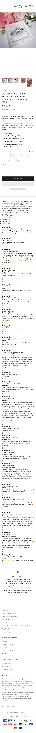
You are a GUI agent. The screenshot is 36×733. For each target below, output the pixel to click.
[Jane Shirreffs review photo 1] (18, 292)
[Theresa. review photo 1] (18, 305)
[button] (6, 106)
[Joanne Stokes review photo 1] (18, 235)
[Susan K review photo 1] (18, 460)
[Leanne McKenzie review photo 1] (18, 527)
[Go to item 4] (23, 80)
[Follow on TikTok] (13, 707)
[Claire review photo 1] (18, 423)
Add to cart (18, 178)
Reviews (4, 623)
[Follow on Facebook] (3, 707)
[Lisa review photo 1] (18, 246)
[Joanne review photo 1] (18, 481)
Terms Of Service (7, 669)
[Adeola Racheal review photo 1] (18, 378)
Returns (4, 648)
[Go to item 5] (29, 82)
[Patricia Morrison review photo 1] (18, 369)
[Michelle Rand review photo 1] (18, 393)
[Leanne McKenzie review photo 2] (18, 529)
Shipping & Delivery (8, 644)
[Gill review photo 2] (18, 279)
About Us (5, 610)
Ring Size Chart (6, 629)
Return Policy (6, 663)
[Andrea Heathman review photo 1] (18, 508)
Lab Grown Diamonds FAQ (10, 616)
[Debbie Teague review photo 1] (18, 264)
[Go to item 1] (4, 80)
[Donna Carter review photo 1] (18, 333)
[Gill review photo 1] (18, 278)
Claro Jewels (7, 90)
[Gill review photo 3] (18, 281)
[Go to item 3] (17, 80)
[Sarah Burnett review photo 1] (18, 551)
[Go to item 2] (10, 80)
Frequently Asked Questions (10, 651)
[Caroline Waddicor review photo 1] (18, 562)
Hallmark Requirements (9, 632)
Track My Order (6, 654)
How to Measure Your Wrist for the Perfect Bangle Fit (18, 626)
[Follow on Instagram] (8, 707)
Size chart (31, 151)
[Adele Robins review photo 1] (18, 447)
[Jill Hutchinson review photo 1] (18, 494)
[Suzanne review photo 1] (18, 322)
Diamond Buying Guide (9, 613)
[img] (6, 227)
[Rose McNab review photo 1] (18, 432)
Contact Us (5, 641)
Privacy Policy (6, 666)
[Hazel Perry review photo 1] (18, 346)
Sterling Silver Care (7, 619)
